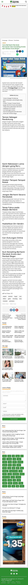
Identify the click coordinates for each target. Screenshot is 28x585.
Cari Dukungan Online (9, 110)
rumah (9, 480)
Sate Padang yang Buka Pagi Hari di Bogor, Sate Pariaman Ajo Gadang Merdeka (7, 327)
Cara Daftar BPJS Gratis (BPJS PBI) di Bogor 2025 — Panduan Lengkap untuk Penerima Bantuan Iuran (19, 357)
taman (10, 483)
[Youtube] (17, 310)
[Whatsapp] (17, 54)
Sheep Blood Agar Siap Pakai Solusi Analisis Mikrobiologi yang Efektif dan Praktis (20, 361)
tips (9, 486)
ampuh (4, 296)
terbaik (20, 483)
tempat (15, 483)
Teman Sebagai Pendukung (10, 98)
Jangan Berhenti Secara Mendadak (12, 105)
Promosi (13, 582)
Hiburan (18, 581)
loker (22, 468)
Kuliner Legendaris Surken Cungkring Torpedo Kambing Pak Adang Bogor (20, 327)
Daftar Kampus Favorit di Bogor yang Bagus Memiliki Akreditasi (13, 497)
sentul (18, 480)
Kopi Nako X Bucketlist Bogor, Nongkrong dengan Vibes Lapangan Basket (7, 341)
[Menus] (2, 1)
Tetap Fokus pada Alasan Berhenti (12, 106)
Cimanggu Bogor (13, 88)
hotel (10, 465)
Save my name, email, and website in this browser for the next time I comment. (12, 415)
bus (22, 456)
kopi (13, 468)
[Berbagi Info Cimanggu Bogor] (14, 1)
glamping (20, 462)
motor (4, 474)
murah (9, 474)
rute (14, 480)
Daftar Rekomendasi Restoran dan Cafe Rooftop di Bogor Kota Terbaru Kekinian (20, 316)
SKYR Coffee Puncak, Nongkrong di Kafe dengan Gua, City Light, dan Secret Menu (20, 336)
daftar (14, 462)
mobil (20, 471)
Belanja (4, 581)
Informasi (3, 582)
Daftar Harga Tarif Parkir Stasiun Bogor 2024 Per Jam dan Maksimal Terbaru (13, 501)
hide (17, 95)
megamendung (13, 471)
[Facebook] (11, 310)
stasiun (4, 483)
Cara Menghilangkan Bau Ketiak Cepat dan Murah (7, 368)
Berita (9, 581)
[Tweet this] (20, 51)
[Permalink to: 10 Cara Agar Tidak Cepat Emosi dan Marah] (7, 375)
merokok (5, 301)
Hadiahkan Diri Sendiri (9, 108)
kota (20, 298)
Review (19, 582)
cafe (4, 459)
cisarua (4, 462)
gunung (5, 465)
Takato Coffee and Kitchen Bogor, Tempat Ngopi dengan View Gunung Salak (20, 331)
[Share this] (17, 51)
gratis (9, 298)
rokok (4, 43)
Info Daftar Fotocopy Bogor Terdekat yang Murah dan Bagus (12, 511)
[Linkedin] (14, 310)
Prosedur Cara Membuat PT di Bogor (11, 508)
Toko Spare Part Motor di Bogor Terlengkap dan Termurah (14, 504)
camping (9, 459)
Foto (13, 581)
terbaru (4, 486)
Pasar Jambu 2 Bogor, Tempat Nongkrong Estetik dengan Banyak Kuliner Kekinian (7, 336)
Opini (8, 582)
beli (13, 456)
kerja (9, 468)
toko (13, 486)
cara (20, 296)
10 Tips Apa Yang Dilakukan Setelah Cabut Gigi (19, 380)
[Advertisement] (14, 23)
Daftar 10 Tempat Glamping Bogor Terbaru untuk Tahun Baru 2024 (7, 316)
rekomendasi (6, 477)
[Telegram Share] (22, 51)
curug (9, 462)
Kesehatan (4, 53)
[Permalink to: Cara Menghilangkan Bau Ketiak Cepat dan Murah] (7, 363)
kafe (14, 465)
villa (17, 486)
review (4, 480)
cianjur (19, 459)
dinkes (4, 298)
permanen (11, 301)
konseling (15, 298)
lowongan (5, 471)
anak (9, 456)
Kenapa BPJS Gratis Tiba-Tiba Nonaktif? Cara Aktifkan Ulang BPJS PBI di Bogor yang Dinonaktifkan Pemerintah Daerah (7, 357)
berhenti (10, 296)
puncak (22, 474)
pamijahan (15, 474)
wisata (21, 486)
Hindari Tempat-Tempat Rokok (11, 103)
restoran (18, 477)
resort (12, 477)
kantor (18, 465)
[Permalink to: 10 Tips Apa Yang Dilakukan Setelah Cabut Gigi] (20, 375)
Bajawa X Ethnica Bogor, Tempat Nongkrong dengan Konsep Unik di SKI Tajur (7, 331)
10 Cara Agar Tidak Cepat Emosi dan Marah (7, 380)
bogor (15, 296)
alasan (4, 456)
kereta (4, 468)
